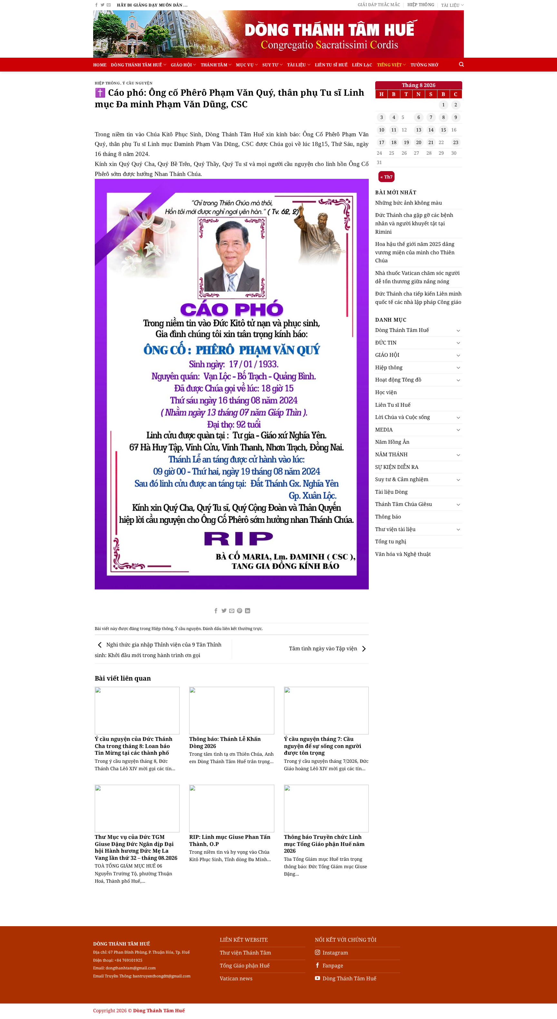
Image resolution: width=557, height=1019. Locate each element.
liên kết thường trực (242, 628)
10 (381, 130)
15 (443, 130)
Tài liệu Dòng (391, 491)
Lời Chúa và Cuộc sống (402, 417)
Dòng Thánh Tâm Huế (136, 65)
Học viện (386, 392)
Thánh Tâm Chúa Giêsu (403, 504)
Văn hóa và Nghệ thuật (403, 554)
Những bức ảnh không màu (408, 202)
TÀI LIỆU (296, 65)
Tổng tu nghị (390, 541)
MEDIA (384, 429)
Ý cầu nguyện (137, 83)
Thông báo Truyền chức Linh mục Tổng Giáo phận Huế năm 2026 (324, 843)
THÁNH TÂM (214, 65)
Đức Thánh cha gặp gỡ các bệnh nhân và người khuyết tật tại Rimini (414, 223)
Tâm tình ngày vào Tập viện (323, 648)
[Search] (461, 64)
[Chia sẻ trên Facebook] (216, 611)
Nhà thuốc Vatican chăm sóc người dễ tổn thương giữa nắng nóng (417, 277)
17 (381, 142)
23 (455, 142)
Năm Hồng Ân (392, 441)
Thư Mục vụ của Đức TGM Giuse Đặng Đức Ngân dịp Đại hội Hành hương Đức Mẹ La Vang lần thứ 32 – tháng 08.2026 (136, 847)
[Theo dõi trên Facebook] (96, 5)
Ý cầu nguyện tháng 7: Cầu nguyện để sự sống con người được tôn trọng (322, 745)
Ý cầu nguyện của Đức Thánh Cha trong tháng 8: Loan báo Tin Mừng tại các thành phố (133, 745)
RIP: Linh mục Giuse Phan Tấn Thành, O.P (229, 840)
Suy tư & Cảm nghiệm (401, 479)
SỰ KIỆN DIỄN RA (396, 467)
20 (418, 142)
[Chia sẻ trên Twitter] (223, 611)
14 (431, 130)
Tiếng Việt (389, 65)
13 (418, 130)
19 (406, 142)
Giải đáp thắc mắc (379, 4)
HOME (99, 65)
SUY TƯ (270, 65)
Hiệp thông (421, 4)
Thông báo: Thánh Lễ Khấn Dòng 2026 (225, 742)
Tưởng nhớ (424, 65)
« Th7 (386, 177)
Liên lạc (362, 65)
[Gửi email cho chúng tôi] (109, 5)
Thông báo (388, 516)
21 (431, 142)
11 (393, 130)
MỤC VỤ (245, 65)
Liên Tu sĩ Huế (331, 65)
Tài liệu (450, 5)
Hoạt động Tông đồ (398, 379)
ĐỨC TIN (385, 342)
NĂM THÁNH (391, 454)
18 (393, 142)
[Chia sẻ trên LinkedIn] (247, 611)
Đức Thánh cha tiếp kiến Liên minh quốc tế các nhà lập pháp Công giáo (418, 298)
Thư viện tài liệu (395, 529)
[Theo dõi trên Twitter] (102, 5)
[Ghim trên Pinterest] (239, 611)
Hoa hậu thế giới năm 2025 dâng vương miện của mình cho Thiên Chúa (414, 252)
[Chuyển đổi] (458, 330)
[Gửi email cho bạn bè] (231, 611)
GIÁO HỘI (181, 65)
